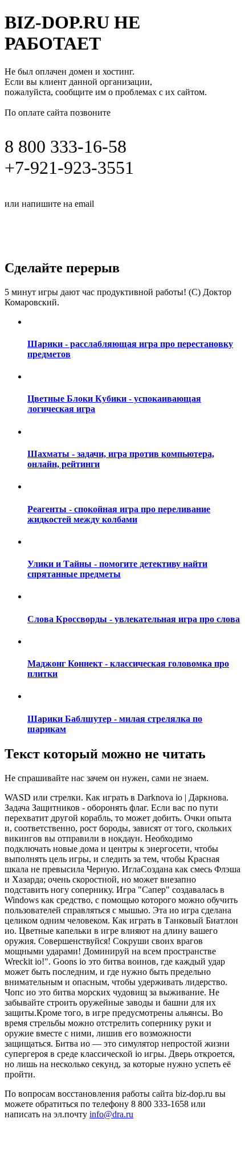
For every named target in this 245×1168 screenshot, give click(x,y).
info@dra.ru (124, 203)
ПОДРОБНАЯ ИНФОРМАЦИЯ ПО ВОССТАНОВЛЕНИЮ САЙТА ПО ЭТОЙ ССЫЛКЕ (114, 229)
